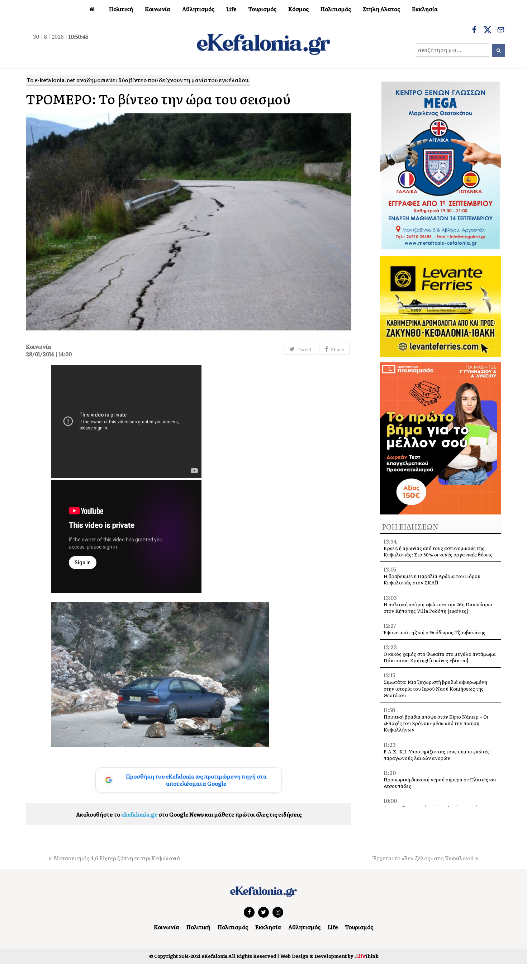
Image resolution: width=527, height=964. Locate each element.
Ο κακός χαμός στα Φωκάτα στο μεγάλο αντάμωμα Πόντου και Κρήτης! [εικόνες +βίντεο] (440, 657)
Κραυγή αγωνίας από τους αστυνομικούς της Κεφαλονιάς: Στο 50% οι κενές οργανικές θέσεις (438, 551)
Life (333, 927)
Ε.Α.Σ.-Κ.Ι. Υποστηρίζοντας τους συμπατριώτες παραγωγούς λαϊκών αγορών (437, 754)
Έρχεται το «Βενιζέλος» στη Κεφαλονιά (423, 858)
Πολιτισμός (233, 927)
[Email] (501, 30)
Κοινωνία (166, 927)
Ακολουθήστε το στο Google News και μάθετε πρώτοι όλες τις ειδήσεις (189, 814)
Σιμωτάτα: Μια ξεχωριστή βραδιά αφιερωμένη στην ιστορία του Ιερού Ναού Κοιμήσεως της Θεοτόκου (435, 688)
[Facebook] (474, 30)
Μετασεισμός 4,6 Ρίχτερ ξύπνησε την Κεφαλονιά (116, 858)
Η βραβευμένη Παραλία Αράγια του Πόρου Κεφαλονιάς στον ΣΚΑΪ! (432, 579)
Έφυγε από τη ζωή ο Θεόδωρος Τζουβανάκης (434, 632)
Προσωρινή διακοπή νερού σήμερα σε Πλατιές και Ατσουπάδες (440, 782)
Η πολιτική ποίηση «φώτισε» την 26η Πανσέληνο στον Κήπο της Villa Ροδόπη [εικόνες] (438, 607)
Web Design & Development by (329, 956)
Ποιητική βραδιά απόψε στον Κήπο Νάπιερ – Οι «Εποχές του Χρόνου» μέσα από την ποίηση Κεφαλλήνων (436, 723)
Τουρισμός (359, 927)
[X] (488, 30)
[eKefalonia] (263, 43)
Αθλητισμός (304, 927)
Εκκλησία (268, 927)
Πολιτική (198, 927)
